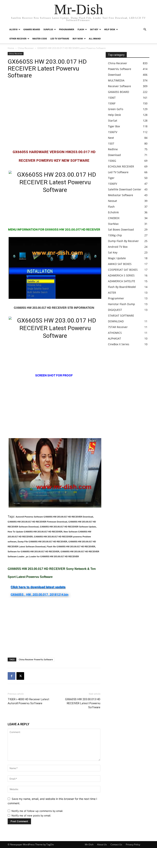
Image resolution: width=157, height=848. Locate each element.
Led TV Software (59, 38)
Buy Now (78, 38)
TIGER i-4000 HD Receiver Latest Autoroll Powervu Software (28, 701)
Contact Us (116, 844)
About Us (102, 844)
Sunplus (48, 29)
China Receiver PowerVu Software (36, 659)
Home (11, 48)
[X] (20, 676)
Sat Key (94, 29)
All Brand (95, 38)
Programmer (66, 29)
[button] (144, 29)
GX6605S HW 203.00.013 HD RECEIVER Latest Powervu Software (82, 703)
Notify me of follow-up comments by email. (37, 810)
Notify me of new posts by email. (31, 815)
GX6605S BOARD (31, 29)
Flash (81, 29)
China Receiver (26, 48)
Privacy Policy (133, 844)
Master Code (39, 38)
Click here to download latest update (38, 587)
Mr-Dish (89, 844)
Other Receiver (17, 38)
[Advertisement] (54, 114)
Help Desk (109, 29)
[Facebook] (11, 676)
